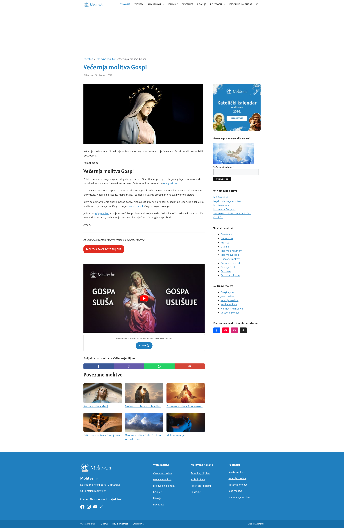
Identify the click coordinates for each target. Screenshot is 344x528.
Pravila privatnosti (120, 523)
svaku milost (136, 206)
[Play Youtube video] (144, 298)
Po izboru (216, 4)
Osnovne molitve (106, 59)
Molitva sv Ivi (220, 197)
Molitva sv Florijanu (224, 209)
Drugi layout (227, 292)
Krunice (173, 4)
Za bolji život (228, 267)
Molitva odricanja (223, 205)
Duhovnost (227, 238)
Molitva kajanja (175, 435)
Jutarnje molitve (237, 478)
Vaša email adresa (223, 167)
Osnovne (124, 4)
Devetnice (187, 4)
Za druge (226, 271)
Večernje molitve (238, 484)
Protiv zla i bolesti (231, 263)
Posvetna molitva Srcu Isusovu (184, 406)
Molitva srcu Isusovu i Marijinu (143, 406)
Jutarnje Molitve (229, 300)
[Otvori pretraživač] (257, 4)
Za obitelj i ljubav (230, 275)
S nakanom (154, 4)
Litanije (201, 4)
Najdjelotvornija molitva (227, 201)
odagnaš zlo (170, 183)
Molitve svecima (230, 254)
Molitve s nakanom (231, 250)
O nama (104, 523)
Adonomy (259, 523)
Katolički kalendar (240, 4)
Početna (88, 59)
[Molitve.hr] (93, 4)
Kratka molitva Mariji (95, 406)
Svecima (139, 4)
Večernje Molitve (230, 312)
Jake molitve (227, 296)
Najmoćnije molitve (232, 308)
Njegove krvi (102, 213)
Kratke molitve (229, 304)
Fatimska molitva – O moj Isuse (102, 435)
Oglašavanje (138, 523)
